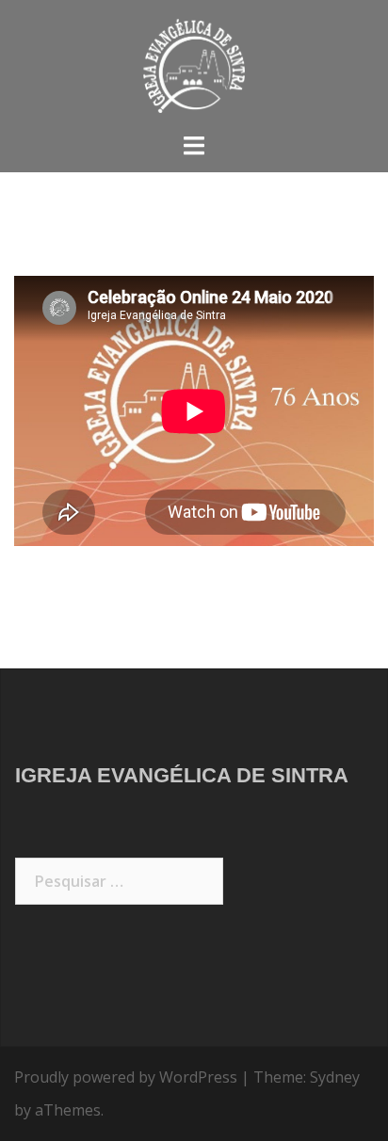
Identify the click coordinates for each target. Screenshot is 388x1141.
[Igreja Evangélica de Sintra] (194, 64)
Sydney (335, 1077)
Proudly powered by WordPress (125, 1077)
